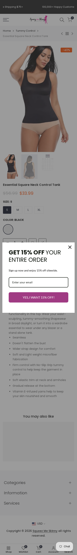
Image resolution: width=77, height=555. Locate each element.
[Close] (70, 247)
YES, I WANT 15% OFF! (38, 297)
